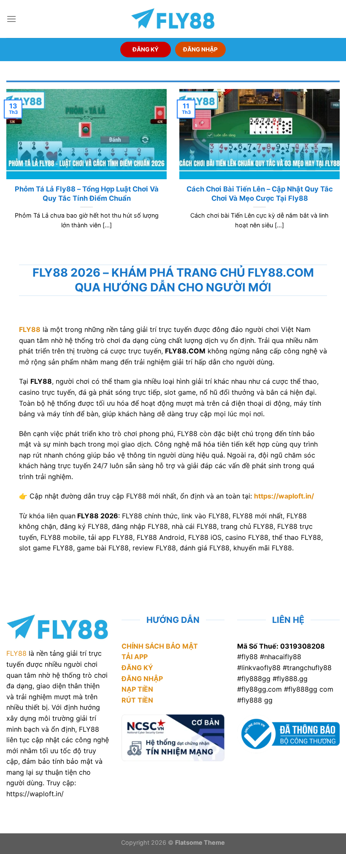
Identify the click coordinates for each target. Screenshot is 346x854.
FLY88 (16, 653)
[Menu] (11, 18)
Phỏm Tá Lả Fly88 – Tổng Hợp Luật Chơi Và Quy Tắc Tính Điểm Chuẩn (87, 193)
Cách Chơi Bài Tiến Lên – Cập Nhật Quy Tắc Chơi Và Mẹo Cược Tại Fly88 (260, 193)
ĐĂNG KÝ (145, 49)
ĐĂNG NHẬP (200, 49)
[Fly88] (173, 18)
